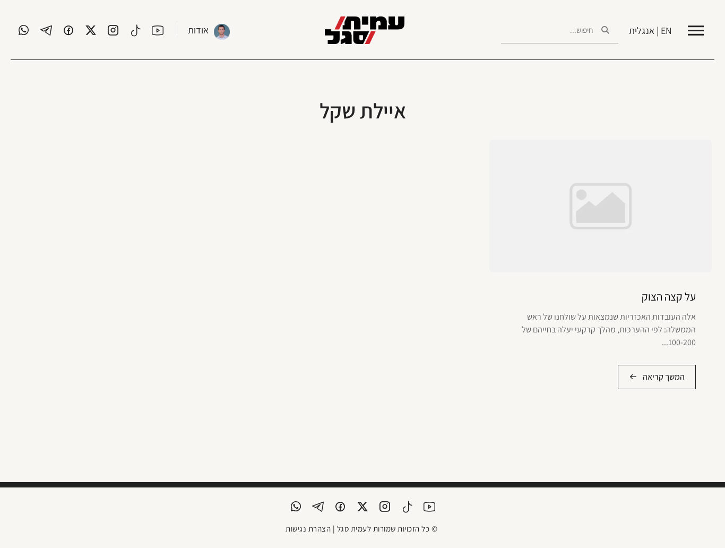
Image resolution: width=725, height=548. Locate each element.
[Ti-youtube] (157, 30)
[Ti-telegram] (46, 30)
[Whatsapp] (24, 30)
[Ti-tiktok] (135, 30)
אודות (198, 30)
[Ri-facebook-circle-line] (68, 30)
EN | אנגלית (650, 30)
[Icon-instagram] (113, 30)
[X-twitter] (91, 30)
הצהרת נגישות (308, 529)
